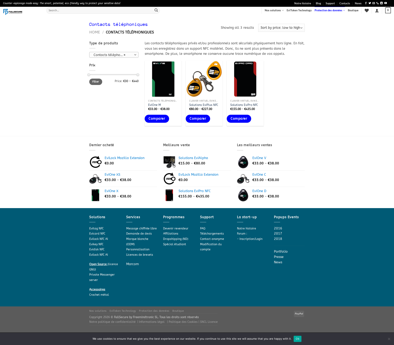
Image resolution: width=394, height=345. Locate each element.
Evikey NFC (96, 244)
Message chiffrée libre (141, 228)
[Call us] (377, 3)
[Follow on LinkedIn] (381, 3)
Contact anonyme (212, 239)
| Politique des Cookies (182, 322)
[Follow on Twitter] (370, 3)
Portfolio (281, 251)
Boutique (353, 10)
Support (330, 3)
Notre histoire (302, 3)
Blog (318, 3)
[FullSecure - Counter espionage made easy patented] (21, 12)
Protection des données (328, 10)
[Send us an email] (373, 3)
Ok (297, 338)
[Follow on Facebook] (366, 3)
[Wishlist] (367, 10)
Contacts (344, 3)
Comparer (157, 118)
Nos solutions (273, 10)
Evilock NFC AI (98, 239)
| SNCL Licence (208, 322)
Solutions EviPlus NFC (203, 105)
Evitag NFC (96, 228)
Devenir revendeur (175, 228)
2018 (278, 239)
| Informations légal (151, 322)
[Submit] (156, 10)
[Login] (377, 10)
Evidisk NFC (96, 249)
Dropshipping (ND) (175, 239)
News (358, 3)
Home (94, 32)
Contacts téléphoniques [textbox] (112, 55)
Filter (95, 81)
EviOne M (154, 105)
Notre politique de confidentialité (112, 322)
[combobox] (114, 55)
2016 (278, 228)
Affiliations (170, 233)
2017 (278, 233)
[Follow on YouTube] (385, 3)
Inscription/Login (250, 239)
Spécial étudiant (174, 244)
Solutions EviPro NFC (244, 105)
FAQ (202, 228)
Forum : (242, 233)
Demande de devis (139, 233)
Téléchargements (212, 233)
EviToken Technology (299, 10)
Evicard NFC (97, 233)
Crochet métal (99, 295)
